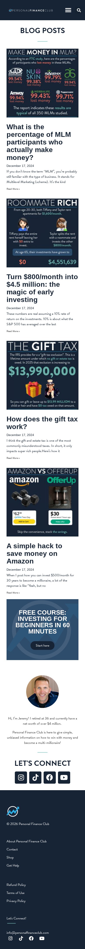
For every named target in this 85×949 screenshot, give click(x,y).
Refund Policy (16, 884)
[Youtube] (64, 777)
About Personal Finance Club (27, 841)
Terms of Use (15, 892)
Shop (10, 857)
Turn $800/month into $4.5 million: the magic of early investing (42, 288)
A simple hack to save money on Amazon (34, 553)
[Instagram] (21, 777)
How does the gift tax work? (42, 423)
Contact (12, 849)
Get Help (13, 865)
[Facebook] (50, 777)
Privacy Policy (16, 901)
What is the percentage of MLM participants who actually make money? (39, 142)
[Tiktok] (35, 777)
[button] (68, 10)
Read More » (13, 189)
